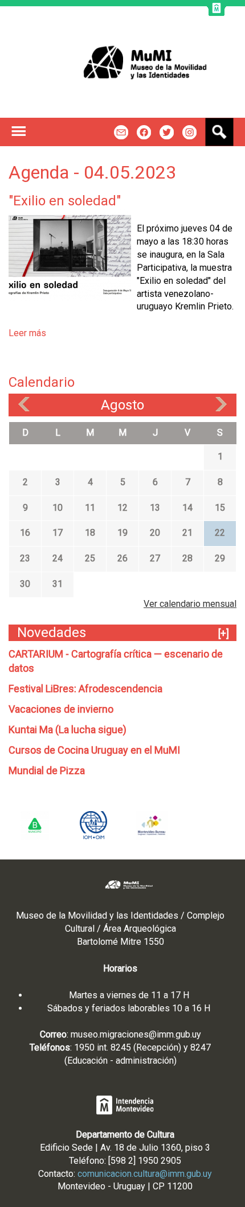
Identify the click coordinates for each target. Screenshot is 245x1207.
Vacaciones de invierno (61, 709)
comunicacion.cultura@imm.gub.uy (144, 1173)
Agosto (122, 405)
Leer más (27, 333)
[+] (223, 633)
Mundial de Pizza (47, 770)
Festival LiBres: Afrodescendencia (85, 689)
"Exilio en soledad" (65, 201)
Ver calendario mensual (190, 603)
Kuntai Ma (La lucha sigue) (67, 729)
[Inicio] (122, 62)
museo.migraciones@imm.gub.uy (136, 1034)
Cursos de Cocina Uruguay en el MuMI (94, 750)
